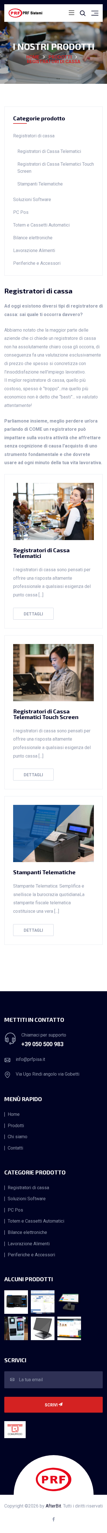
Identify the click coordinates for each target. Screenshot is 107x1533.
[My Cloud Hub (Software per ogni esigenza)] (42, 1302)
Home (14, 1114)
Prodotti (60, 57)
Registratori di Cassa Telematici (49, 151)
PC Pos (21, 212)
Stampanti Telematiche (40, 184)
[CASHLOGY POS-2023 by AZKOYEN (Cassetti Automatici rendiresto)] (16, 1302)
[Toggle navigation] (71, 13)
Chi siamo (17, 1137)
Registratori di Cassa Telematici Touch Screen (55, 167)
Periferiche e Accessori (36, 263)
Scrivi (51, 1405)
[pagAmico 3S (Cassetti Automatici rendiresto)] (16, 1328)
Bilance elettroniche (33, 237)
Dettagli (33, 614)
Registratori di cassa (53, 61)
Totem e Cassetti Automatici (41, 225)
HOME (32, 57)
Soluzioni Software (32, 199)
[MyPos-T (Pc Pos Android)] (69, 1328)
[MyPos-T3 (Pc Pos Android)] (69, 1302)
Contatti (15, 1148)
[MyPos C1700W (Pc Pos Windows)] (42, 1328)
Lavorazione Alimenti (34, 250)
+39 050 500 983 (42, 1044)
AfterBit (53, 1506)
